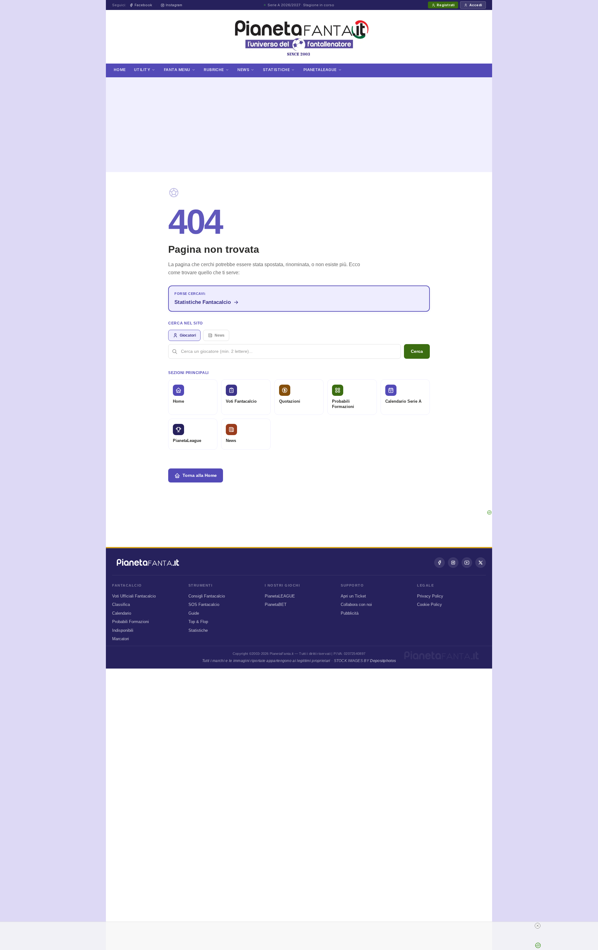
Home (120, 69)
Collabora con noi (356, 604)
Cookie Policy (429, 604)
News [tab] (220, 335)
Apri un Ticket (353, 596)
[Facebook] (439, 562)
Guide (193, 613)
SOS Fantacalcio (203, 604)
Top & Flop (198, 621)
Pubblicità (349, 613)
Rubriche (214, 69)
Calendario (121, 613)
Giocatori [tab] (188, 335)
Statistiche (276, 69)
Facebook (143, 5)
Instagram (174, 5)
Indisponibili (122, 630)
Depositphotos (383, 661)
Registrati (445, 5)
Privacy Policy (430, 596)
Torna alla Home (200, 475)
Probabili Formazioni (130, 621)
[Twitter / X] (480, 562)
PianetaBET (276, 604)
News (243, 69)
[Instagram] (453, 562)
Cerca (417, 351)
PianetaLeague (320, 69)
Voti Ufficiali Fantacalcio (134, 596)
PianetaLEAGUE (280, 596)
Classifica (121, 604)
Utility (142, 69)
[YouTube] (467, 562)
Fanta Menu (177, 69)
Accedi (475, 5)
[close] (301, 925)
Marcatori (120, 638)
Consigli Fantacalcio (206, 596)
